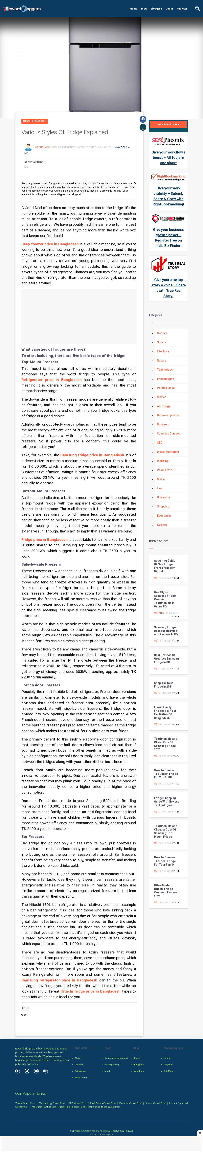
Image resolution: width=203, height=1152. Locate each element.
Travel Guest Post (25, 1103)
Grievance (80, 1071)
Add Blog (139, 1071)
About (78, 1058)
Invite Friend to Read (168, 124)
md (156, 577)
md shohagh (43, 147)
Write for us (81, 1077)
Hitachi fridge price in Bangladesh (91, 991)
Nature (161, 360)
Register (182, 8)
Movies (161, 397)
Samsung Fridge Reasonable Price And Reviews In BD (166, 631)
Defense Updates (168, 415)
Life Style (163, 351)
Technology (164, 369)
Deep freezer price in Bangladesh (50, 244)
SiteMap (168, 1071)
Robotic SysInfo (106, 1134)
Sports (161, 342)
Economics (164, 515)
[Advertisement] (79, 316)
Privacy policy (111, 1064)
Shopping (163, 506)
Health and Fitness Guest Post (103, 1107)
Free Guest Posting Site (43, 1107)
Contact (79, 1064)
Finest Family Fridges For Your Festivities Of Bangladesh (165, 713)
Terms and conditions (116, 1058)
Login (169, 8)
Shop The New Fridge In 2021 (163, 684)
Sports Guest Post (155, 1103)
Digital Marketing (168, 451)
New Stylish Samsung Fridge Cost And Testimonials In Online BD (165, 599)
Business (163, 424)
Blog (144, 8)
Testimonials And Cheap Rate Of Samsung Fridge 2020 (165, 744)
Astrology (163, 406)
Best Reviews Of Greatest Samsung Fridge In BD (166, 658)
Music (161, 479)
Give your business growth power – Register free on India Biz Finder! (168, 237)
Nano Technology (34, 121)
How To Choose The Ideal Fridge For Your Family (165, 861)
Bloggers (156, 8)
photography (165, 378)
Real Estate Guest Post (103, 1103)
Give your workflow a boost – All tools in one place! (168, 157)
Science (162, 524)
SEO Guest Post (78, 1103)
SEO (159, 442)
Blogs (137, 1058)
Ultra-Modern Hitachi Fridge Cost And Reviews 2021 (166, 891)
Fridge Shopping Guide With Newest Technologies (166, 801)
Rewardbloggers (90, 1130)
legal (107, 1071)
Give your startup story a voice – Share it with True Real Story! (168, 288)
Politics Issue (166, 387)
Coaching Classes (168, 433)
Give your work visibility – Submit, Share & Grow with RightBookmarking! (168, 196)
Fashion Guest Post (130, 1103)
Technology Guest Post (52, 1103)
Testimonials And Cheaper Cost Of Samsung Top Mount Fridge (165, 831)
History (162, 333)
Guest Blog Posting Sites (71, 1107)
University (163, 497)
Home (133, 8)
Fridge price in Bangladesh (44, 539)
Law (159, 488)
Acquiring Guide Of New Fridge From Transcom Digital (164, 566)
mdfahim (159, 613)
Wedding (162, 460)
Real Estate (164, 470)
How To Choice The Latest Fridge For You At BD (166, 774)
